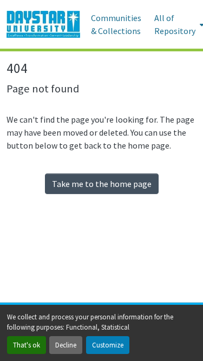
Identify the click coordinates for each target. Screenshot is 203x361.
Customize (107, 344)
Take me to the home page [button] (102, 183)
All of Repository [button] (174, 24)
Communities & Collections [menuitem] (116, 24)
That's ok (26, 344)
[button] (43, 24)
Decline (65, 344)
